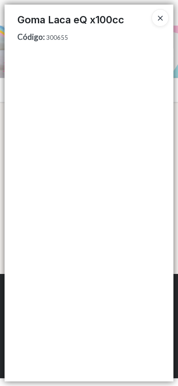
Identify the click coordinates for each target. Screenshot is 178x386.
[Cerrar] (160, 18)
